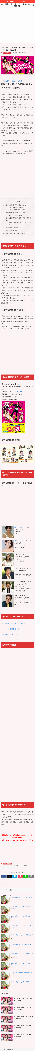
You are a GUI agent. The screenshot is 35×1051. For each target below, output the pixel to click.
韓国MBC (27, 392)
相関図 (25, 865)
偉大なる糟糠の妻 (6, 52)
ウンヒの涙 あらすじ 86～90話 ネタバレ (22, 944)
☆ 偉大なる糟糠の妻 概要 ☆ (16, 207)
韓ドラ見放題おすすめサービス (15, 233)
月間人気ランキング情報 (10, 634)
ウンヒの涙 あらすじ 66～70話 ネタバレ (22, 906)
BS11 (16, 392)
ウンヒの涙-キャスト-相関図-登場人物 (21, 972)
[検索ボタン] (33, 5)
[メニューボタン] (1, 5)
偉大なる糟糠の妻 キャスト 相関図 (16, 212)
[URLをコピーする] (31, 876)
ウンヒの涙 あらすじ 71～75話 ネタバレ (22, 963)
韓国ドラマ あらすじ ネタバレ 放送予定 (17, 5)
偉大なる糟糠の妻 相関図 (15, 215)
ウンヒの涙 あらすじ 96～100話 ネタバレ (22, 925)
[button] (4, 876)
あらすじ (20, 384)
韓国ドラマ (4, 868)
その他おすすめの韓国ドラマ (15, 227)
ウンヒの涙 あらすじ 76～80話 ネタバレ (22, 916)
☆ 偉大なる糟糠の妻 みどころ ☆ (18, 209)
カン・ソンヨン (19, 527)
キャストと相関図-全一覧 (11, 629)
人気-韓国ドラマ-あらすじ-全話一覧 (14, 624)
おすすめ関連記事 (11, 230)
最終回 (21, 865)
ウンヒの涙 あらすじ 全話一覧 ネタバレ (22, 897)
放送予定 (16, 865)
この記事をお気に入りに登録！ (13, 81)
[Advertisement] (17, 25)
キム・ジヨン (18, 541)
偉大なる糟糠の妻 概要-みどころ (16, 205)
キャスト (11, 865)
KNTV (21, 392)
